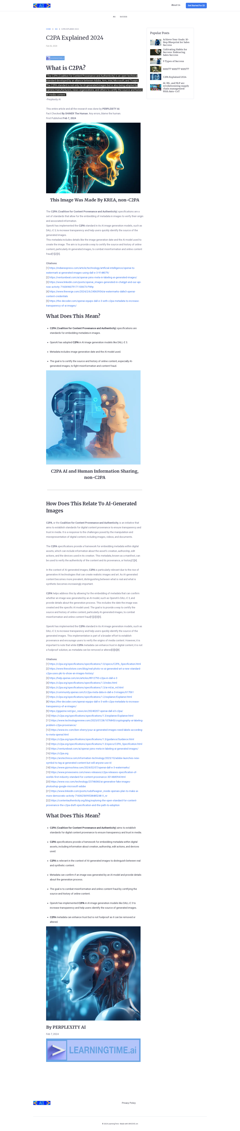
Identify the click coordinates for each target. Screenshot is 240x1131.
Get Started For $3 (196, 5)
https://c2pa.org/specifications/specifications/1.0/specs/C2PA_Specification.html (95, 663)
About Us (175, 5)
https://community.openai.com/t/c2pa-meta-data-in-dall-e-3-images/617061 (91, 692)
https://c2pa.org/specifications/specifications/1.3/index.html (83, 682)
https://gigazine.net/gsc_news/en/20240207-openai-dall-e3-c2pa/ (86, 711)
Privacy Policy (129, 1103)
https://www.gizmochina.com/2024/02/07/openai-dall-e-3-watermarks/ (90, 767)
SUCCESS (123, 17)
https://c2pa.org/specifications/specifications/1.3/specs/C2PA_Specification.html (96, 744)
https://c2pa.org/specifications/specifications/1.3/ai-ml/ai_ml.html (86, 687)
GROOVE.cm (133, 1124)
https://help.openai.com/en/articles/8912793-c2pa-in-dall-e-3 (83, 678)
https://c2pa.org (59, 753)
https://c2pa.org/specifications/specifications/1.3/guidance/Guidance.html (92, 739)
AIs (114, 17)
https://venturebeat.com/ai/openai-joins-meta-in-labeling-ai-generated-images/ (93, 277)
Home (48, 29)
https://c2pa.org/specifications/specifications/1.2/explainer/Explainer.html (90, 696)
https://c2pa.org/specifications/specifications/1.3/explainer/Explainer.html (92, 715)
